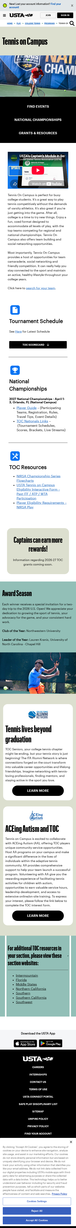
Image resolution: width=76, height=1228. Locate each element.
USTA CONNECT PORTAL (38, 1097)
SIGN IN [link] (65, 15)
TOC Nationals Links (32, 421)
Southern (23, 993)
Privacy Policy (59, 1194)
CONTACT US (38, 1082)
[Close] (71, 1142)
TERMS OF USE (38, 1089)
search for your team (40, 288)
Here (18, 331)
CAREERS (38, 1067)
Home (10, 23)
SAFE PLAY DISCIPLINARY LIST (38, 1104)
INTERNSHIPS (38, 1074)
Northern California (31, 989)
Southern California (31, 998)
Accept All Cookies (37, 1220)
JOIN (48, 15)
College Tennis (32, 23)
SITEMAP (38, 1111)
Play (19, 23)
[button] (72, 5)
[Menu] (4, 15)
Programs (49, 23)
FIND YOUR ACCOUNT (38, 1134)
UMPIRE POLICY (38, 1119)
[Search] (72, 23)
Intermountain (27, 975)
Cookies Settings (37, 1201)
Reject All (36, 1211)
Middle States (26, 984)
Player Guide (27, 408)
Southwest (24, 1002)
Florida (21, 980)
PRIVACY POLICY (38, 1126)
